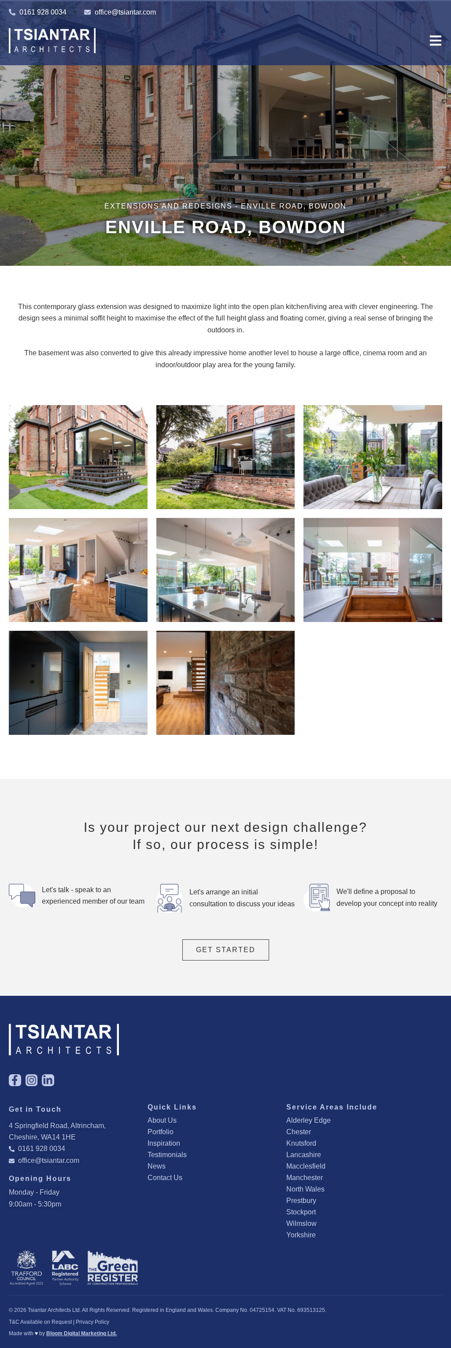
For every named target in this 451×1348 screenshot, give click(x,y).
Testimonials (167, 1154)
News (157, 1166)
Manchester (304, 1177)
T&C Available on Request (40, 1322)
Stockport (301, 1212)
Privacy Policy (92, 1322)
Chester (298, 1132)
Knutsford (301, 1143)
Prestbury (301, 1200)
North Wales (305, 1189)
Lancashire (303, 1154)
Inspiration (164, 1143)
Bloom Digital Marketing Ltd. (81, 1333)
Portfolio (161, 1132)
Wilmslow (301, 1223)
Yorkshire (301, 1235)
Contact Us (165, 1177)
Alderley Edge (308, 1120)
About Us (162, 1120)
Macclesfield (305, 1166)
